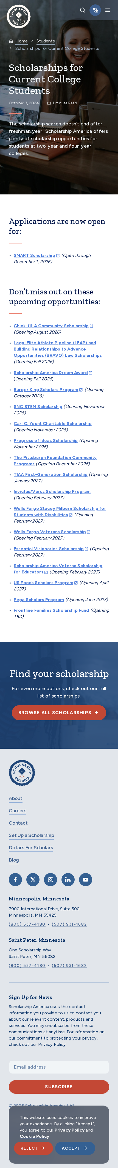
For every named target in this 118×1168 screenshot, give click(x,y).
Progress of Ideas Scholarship (46, 440)
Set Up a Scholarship (31, 835)
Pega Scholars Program (39, 599)
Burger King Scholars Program (46, 389)
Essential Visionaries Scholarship (49, 548)
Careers (17, 811)
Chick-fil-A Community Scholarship (51, 325)
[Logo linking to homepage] (18, 10)
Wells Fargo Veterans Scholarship (50, 531)
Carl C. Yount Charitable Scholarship (53, 423)
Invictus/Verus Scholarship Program (52, 491)
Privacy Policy (70, 1130)
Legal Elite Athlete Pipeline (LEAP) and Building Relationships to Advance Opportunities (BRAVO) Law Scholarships (58, 349)
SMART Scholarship (34, 255)
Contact (18, 823)
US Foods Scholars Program (43, 582)
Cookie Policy (34, 1136)
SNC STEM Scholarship (38, 406)
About (16, 798)
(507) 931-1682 (69, 924)
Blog (14, 860)
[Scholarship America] (22, 777)
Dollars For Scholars (31, 848)
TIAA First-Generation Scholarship (51, 474)
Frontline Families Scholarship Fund (51, 610)
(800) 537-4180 (27, 924)
